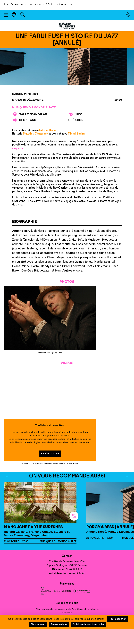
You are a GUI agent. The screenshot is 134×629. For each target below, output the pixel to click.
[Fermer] (129, 5)
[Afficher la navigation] (6, 15)
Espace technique (67, 603)
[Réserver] (73, 516)
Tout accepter (117, 619)
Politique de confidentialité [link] (88, 624)
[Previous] (7, 476)
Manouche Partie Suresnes (33, 526)
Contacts (67, 613)
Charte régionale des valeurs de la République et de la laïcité (67, 609)
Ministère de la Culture (46, 591)
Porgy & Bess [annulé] (110, 526)
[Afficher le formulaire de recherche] (22, 14)
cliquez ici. (18, 148)
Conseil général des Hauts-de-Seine (81, 591)
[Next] (127, 476)
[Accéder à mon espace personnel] (14, 14)
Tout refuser (38, 624)
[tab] (67, 222)
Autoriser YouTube (50, 453)
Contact (67, 556)
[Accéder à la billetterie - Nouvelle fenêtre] (128, 15)
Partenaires (67, 583)
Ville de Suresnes (62, 591)
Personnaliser (59, 624)
